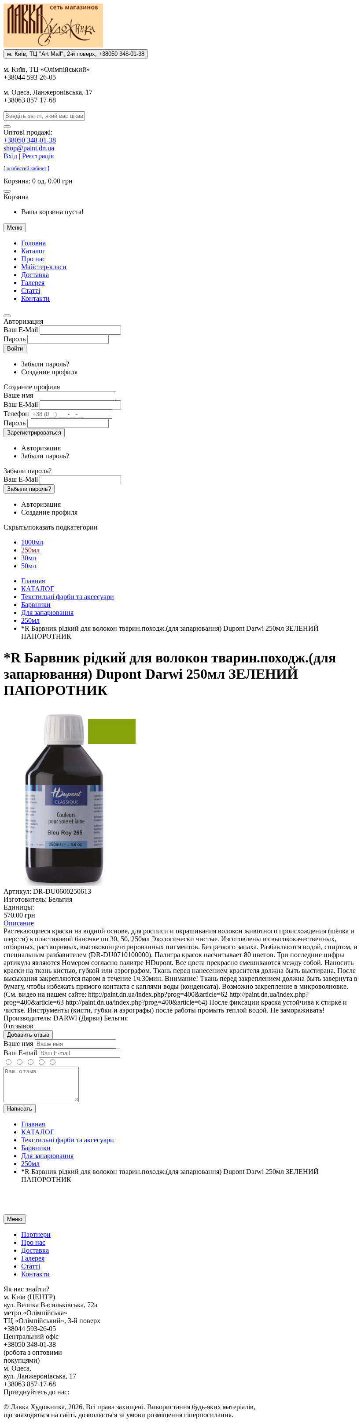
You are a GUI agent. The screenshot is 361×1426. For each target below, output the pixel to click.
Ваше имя (18, 395)
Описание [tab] (19, 923)
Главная (33, 581)
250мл (30, 550)
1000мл (32, 542)
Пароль (15, 339)
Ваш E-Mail (21, 329)
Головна (33, 243)
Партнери (36, 1234)
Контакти (35, 298)
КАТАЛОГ (37, 588)
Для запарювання (47, 612)
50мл (28, 566)
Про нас (33, 259)
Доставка (35, 274)
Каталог (33, 251)
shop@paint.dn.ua (29, 148)
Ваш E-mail (20, 1053)
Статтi (30, 290)
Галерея (32, 282)
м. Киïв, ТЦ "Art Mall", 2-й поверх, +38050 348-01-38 (75, 54)
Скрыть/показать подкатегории (51, 527)
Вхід (10, 156)
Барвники (36, 604)
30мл (28, 558)
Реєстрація (38, 156)
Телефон (16, 413)
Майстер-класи (43, 267)
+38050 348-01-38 (30, 140)
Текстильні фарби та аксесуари (67, 596)
